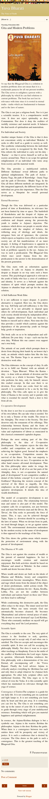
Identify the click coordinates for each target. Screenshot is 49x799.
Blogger (29, 796)
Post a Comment (9, 777)
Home (24, 786)
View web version (24, 790)
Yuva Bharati (12, 8)
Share (6, 764)
